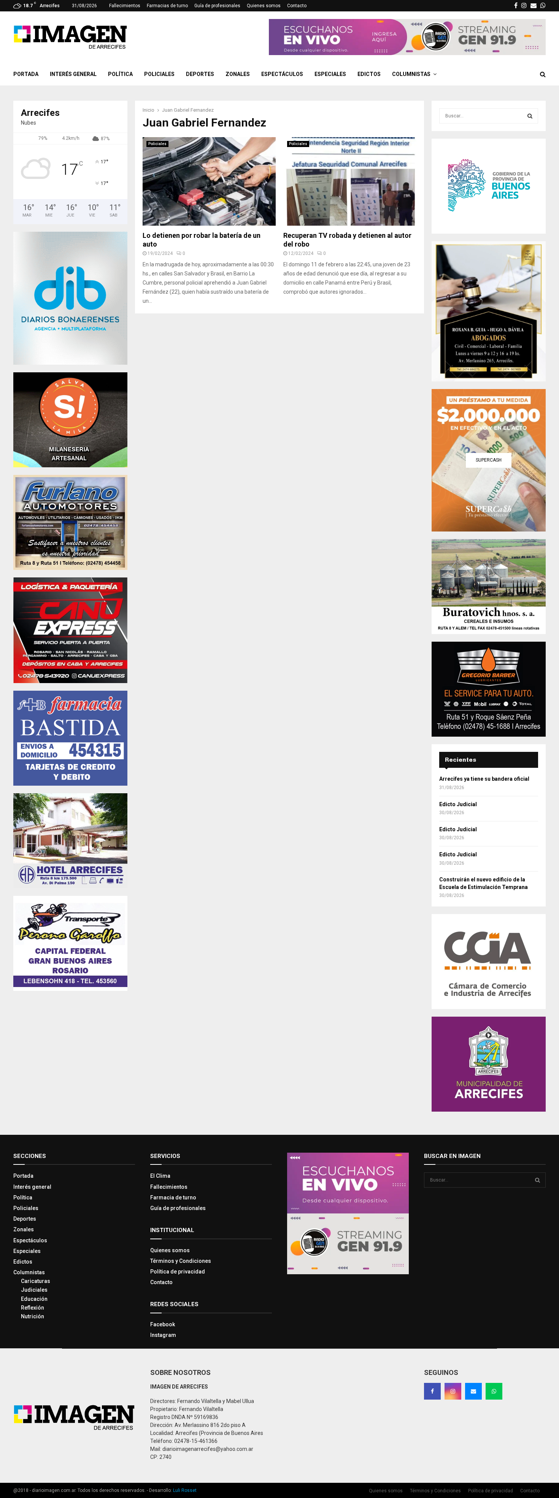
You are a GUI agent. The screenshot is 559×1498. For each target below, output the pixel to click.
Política (120, 74)
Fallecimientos (124, 5)
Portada (25, 74)
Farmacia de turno (173, 1197)
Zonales (238, 74)
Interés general (73, 74)
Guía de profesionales (217, 5)
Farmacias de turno (167, 5)
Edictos (369, 74)
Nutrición (32, 1316)
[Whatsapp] (494, 1391)
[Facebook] (432, 1391)
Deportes (200, 74)
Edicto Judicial (458, 804)
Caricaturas (35, 1281)
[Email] (473, 1391)
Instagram (163, 1335)
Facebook (162, 1324)
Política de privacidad (177, 1272)
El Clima (160, 1176)
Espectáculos (282, 74)
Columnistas (411, 74)
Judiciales (34, 1290)
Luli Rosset (185, 1490)
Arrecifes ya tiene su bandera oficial (484, 779)
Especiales (330, 74)
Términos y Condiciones (180, 1261)
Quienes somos (264, 5)
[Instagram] (453, 1391)
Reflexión (32, 1308)
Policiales (159, 74)
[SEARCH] (530, 115)
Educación (34, 1299)
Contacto (296, 5)
